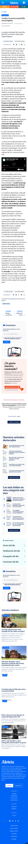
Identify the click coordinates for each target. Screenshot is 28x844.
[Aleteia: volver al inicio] (14, 2)
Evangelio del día (11, 556)
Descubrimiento (14, 800)
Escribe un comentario (14, 422)
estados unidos (6, 303)
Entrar (18, 416)
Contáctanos (14, 836)
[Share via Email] (21, 44)
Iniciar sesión (18, 785)
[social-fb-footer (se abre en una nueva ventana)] (12, 821)
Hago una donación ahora (11, 387)
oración (4, 701)
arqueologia (5, 647)
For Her (21, 119)
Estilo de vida (14, 798)
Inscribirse (6, 342)
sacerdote (5, 727)
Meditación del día (11, 551)
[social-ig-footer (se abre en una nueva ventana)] (18, 821)
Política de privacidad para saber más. (12, 338)
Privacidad (14, 839)
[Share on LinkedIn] (16, 44)
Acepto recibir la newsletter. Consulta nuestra (13, 338)
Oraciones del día (11, 562)
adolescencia (6, 615)
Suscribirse (9, 785)
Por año (14, 815)
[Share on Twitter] (19, 44)
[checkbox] (3, 337)
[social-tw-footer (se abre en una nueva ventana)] (15, 821)
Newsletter (14, 806)
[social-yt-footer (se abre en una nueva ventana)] (9, 821)
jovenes (5, 675)
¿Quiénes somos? (14, 831)
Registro (5, 6)
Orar (23, 6)
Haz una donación (14, 828)
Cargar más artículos (14, 477)
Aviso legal (14, 833)
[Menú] (4, 3)
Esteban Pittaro (18, 23)
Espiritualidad (14, 796)
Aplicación (14, 808)
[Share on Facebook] (13, 44)
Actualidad (4, 11)
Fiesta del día (9, 545)
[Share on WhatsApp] (24, 44)
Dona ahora (13, 6)
